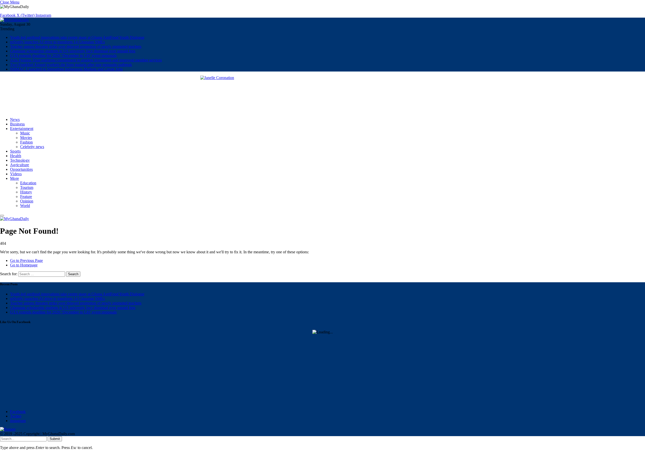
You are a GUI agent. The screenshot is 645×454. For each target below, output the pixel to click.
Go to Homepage (24, 265)
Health (15, 156)
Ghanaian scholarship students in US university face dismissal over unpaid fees (72, 51)
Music (25, 133)
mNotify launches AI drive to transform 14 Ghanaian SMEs (57, 42)
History (26, 192)
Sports (15, 151)
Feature (26, 196)
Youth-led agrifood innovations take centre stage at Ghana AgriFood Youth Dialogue (77, 37)
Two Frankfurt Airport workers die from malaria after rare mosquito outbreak (71, 64)
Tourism (26, 187)
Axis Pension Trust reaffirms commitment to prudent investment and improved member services (86, 60)
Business (17, 124)
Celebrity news (32, 147)
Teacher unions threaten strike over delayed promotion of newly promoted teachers (75, 46)
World (25, 205)
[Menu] (2, 215)
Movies (26, 137)
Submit (55, 439)
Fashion (26, 142)
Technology (20, 160)
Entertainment (21, 128)
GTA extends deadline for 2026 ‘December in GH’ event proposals (63, 55)
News (15, 119)
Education (28, 183)
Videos (16, 174)
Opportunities (21, 169)
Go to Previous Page (26, 260)
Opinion (26, 201)
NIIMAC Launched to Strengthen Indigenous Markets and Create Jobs (66, 69)
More (14, 178)
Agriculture (19, 165)
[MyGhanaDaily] (14, 20)
